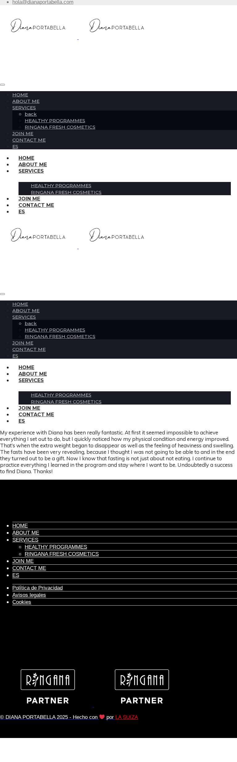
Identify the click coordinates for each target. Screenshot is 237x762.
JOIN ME (22, 133)
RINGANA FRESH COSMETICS (60, 127)
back (31, 114)
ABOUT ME (26, 101)
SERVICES (24, 108)
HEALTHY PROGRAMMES (55, 120)
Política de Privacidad (37, 588)
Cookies (21, 602)
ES (15, 146)
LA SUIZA (126, 717)
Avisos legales (29, 595)
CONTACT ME (36, 205)
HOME (20, 95)
